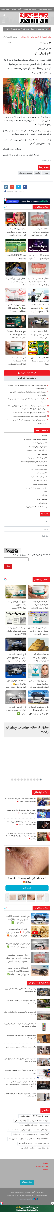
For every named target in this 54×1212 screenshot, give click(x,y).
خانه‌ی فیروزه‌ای (44, 48)
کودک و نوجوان (36, 37)
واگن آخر (44, 495)
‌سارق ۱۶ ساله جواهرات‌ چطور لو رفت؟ (27, 730)
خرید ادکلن (44, 1125)
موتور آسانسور (25, 1116)
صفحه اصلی (47, 37)
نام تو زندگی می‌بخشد (40, 484)
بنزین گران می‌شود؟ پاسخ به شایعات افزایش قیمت (30, 412)
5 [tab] (27, 779)
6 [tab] (24, 779)
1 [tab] (40, 779)
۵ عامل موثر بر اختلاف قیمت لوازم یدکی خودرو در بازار (20, 1071)
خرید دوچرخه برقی (30, 1134)
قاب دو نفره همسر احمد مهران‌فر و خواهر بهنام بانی (30, 416)
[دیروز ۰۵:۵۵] (43, 836)
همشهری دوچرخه (25, 173)
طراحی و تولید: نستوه (26, 1199)
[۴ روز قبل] (43, 1097)
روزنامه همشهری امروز (45, 9)
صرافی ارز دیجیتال (27, 1138)
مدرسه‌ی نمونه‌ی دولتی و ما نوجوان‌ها (35, 439)
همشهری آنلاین (34, 18)
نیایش (37, 173)
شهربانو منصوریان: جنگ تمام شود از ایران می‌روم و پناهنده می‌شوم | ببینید (20, 800)
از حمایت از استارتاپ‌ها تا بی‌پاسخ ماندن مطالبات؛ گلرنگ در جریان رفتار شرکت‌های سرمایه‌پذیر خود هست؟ (20, 1084)
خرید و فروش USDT (41, 1116)
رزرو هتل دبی (43, 1148)
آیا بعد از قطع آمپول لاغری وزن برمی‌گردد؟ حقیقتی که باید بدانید (20, 1094)
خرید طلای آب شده (41, 1129)
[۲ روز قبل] (43, 1003)
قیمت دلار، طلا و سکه (41, 1166)
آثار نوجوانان (25, 37)
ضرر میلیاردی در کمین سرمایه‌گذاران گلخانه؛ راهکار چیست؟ (20, 1013)
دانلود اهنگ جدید (25, 1143)
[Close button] (52, 1203)
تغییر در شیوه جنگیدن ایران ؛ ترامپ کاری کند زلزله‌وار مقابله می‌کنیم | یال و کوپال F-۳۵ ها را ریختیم (21, 836)
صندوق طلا (13, 1138)
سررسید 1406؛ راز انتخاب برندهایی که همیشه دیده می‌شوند (21, 1036)
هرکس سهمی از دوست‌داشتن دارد (36, 488)
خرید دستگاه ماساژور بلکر (39, 1120)
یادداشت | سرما (42, 499)
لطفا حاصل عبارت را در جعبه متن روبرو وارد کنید (31, 554)
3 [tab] (34, 779)
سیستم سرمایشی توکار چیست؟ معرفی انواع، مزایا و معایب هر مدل (20, 1059)
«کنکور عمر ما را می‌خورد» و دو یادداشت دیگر (33, 461)
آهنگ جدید (44, 1134)
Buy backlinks (43, 1138)
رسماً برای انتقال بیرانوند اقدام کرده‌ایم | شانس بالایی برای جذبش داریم (21, 811)
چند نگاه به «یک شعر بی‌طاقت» (37, 450)
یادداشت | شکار (42, 454)
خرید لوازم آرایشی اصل (28, 1125)
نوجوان (46, 173)
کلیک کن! (27, 888)
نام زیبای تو (43, 53)
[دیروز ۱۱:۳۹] (43, 802)
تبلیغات (45, 1169)
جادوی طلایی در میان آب (39, 469)
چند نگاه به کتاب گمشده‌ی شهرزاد (36, 507)
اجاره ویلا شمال (20, 1120)
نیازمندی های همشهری (29, 9)
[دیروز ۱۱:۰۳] (43, 825)
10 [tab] (12, 779)
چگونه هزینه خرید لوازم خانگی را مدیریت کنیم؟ (21, 1047)
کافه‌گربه (44, 492)
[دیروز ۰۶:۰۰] (43, 813)
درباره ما (45, 1163)
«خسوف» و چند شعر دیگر (39, 477)
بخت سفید (43, 435)
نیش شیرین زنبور (41, 465)
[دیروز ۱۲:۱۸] (43, 992)
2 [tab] (37, 779)
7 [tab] (21, 779)
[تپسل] (1, 1203)
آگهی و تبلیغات (16, 9)
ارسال (8, 566)
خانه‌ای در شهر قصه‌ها (40, 443)
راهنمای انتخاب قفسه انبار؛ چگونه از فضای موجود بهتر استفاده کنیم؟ (20, 990)
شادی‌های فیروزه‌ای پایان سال (38, 447)
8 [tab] (18, 779)
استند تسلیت (13, 1129)
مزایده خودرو (26, 1129)
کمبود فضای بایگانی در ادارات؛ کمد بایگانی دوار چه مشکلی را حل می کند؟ (20, 1025)
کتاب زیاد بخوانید (41, 473)
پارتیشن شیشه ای (42, 1143)
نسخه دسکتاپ (27, 1182)
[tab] (27, 373)
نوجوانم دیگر (43, 503)
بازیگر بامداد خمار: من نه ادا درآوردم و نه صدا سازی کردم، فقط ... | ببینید (21, 823)
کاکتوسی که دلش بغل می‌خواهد (37, 458)
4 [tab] (31, 779)
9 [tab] (15, 779)
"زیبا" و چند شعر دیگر (40, 480)
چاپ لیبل (16, 1134)
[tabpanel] (27, 729)
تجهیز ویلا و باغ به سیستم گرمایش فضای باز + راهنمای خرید (21, 1001)
